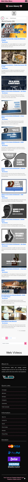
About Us (4, 417)
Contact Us (4, 420)
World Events (5, 42)
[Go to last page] (15, 338)
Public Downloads (5, 406)
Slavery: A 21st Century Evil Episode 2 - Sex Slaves (13, 91)
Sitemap (3, 430)
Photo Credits (5, 427)
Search (3, 423)
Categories (4, 400)
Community (4, 403)
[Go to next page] (13, 338)
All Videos (4, 396)
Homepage (4, 389)
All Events (4, 393)
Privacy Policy (5, 433)
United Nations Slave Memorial (9, 321)
